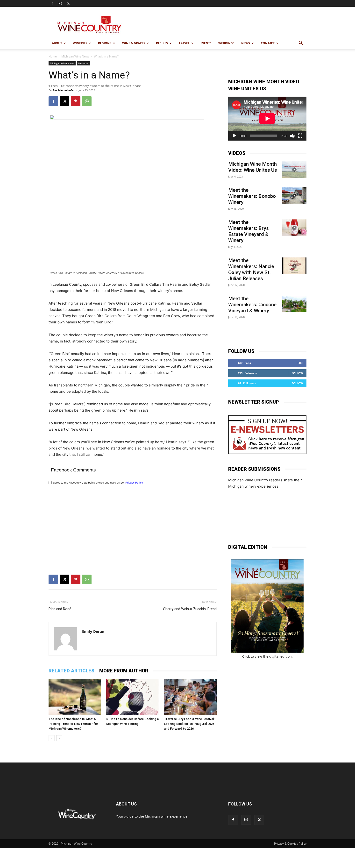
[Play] (234, 135)
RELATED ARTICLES (71, 671)
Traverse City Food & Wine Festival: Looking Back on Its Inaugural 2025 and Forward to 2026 (189, 723)
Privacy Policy (134, 482)
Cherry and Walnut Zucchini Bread (190, 609)
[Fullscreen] (300, 135)
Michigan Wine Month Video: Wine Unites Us (252, 167)
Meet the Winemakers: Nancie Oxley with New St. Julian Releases (251, 269)
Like (300, 363)
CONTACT (268, 43)
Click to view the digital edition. (267, 656)
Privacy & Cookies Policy (290, 843)
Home (53, 56)
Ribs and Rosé (60, 609)
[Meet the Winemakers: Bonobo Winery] (294, 195)
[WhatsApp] (87, 101)
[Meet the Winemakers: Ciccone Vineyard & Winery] (294, 304)
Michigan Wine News (75, 56)
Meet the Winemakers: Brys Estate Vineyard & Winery (248, 231)
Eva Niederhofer (64, 90)
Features (83, 63)
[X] (68, 3)
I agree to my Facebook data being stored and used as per (97, 482)
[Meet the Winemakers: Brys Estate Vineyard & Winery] (294, 227)
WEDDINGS (226, 43)
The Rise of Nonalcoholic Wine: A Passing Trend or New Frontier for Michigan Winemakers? (73, 723)
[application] (267, 119)
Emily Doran (93, 631)
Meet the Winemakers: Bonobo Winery (252, 196)
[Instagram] (60, 3)
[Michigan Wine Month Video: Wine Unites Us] (294, 169)
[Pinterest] (75, 101)
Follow (297, 373)
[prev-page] (52, 738)
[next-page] (59, 738)
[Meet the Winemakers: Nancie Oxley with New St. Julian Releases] (294, 265)
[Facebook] (52, 3)
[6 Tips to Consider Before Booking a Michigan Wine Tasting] (132, 697)
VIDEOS (236, 153)
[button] (300, 43)
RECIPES (162, 43)
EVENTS (206, 43)
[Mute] (292, 135)
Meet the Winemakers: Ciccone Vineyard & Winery (252, 305)
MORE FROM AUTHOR (123, 671)
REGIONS (104, 43)
